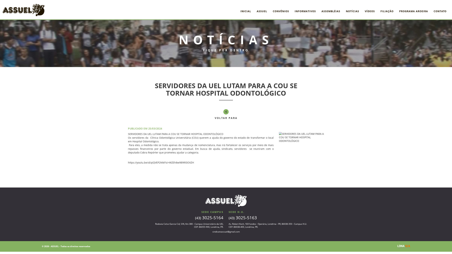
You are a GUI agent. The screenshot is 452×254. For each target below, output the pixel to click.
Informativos (305, 11)
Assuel (262, 11)
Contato (440, 11)
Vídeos (370, 11)
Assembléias (331, 11)
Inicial (245, 11)
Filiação (387, 11)
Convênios (281, 11)
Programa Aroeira (413, 11)
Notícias (352, 11)
